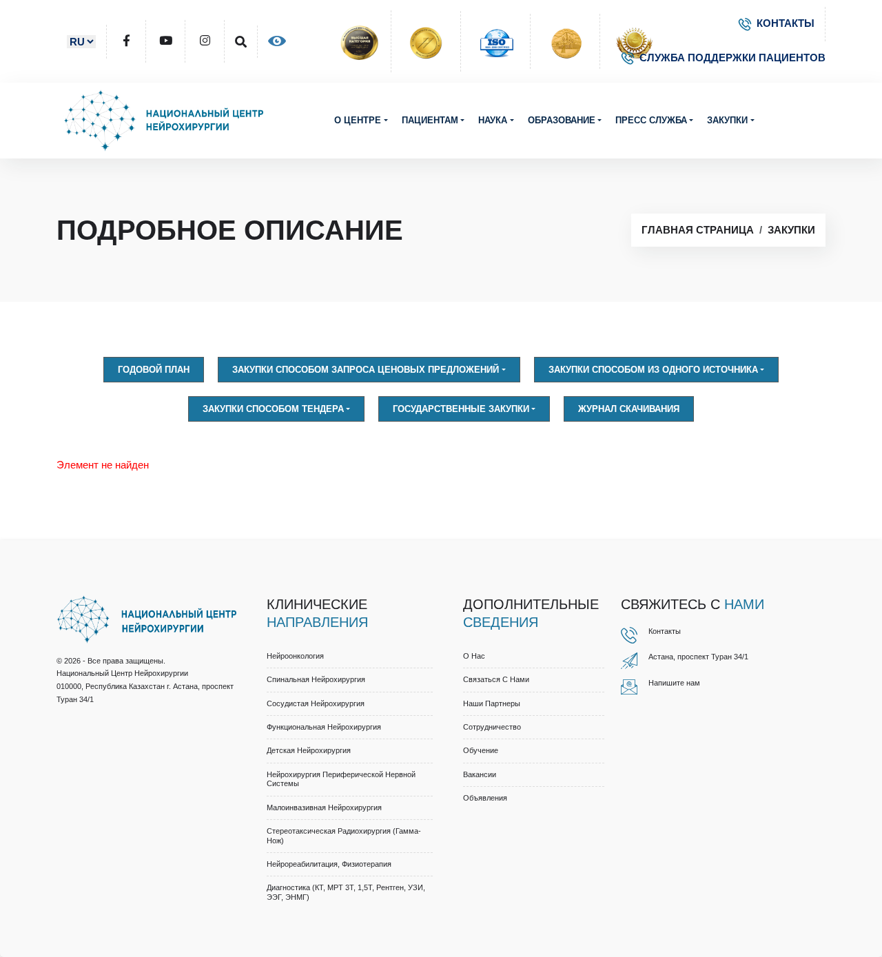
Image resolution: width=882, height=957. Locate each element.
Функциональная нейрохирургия (324, 727)
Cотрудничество (492, 727)
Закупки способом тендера (273, 409)
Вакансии (479, 774)
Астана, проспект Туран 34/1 (698, 656)
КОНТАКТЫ (785, 23)
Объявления (485, 798)
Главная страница (698, 230)
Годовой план (153, 369)
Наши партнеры (491, 703)
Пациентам (430, 120)
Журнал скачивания (628, 409)
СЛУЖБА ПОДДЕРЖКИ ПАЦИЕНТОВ (732, 57)
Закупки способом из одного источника (653, 369)
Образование (561, 120)
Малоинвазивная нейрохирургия (324, 807)
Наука (492, 120)
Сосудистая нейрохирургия (316, 703)
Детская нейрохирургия (309, 750)
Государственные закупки (461, 409)
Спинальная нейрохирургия (316, 679)
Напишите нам (674, 683)
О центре (357, 120)
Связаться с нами (496, 679)
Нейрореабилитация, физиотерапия (329, 864)
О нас (474, 656)
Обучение (480, 750)
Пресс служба (651, 120)
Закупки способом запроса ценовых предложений (365, 369)
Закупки (727, 120)
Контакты (664, 631)
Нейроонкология (295, 656)
